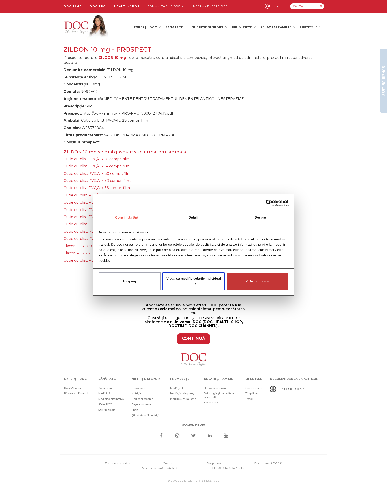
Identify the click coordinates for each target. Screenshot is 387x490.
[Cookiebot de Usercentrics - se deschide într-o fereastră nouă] (269, 203)
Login (278, 6)
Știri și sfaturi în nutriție (146, 415)
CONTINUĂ (193, 338)
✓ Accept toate (257, 281)
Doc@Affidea (72, 388)
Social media (193, 424)
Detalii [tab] (194, 217)
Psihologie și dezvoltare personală (219, 395)
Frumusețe (242, 27)
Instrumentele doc (210, 6)
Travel (249, 399)
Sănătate (175, 27)
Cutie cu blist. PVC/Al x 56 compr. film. (97, 188)
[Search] (321, 6)
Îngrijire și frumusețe (183, 399)
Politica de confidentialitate (160, 468)
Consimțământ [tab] (126, 217)
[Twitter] (194, 436)
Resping (129, 281)
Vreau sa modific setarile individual (193, 278)
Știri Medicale (106, 409)
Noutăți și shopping (182, 393)
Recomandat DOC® (268, 463)
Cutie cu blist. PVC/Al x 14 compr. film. (97, 166)
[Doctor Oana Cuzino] (87, 27)
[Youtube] (226, 436)
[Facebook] (161, 436)
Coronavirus (105, 388)
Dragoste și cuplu (215, 388)
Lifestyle (309, 27)
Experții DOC (146, 27)
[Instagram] (177, 436)
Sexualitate (211, 402)
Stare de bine (253, 388)
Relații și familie (276, 27)
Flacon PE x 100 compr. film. (89, 246)
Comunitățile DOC (165, 6)
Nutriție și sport (208, 27)
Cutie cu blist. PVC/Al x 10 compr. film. (97, 159)
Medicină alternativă (111, 399)
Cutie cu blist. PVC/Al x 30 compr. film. (97, 173)
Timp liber (251, 393)
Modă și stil (177, 388)
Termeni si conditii (117, 463)
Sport (135, 409)
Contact (168, 463)
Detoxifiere (138, 388)
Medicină (104, 393)
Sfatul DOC (105, 404)
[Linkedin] (210, 436)
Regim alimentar (142, 399)
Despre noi (214, 463)
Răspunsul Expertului (77, 393)
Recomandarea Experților (294, 379)
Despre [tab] (260, 217)
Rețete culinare (141, 404)
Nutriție (136, 393)
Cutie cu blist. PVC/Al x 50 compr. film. (97, 181)
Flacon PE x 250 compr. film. (89, 253)
